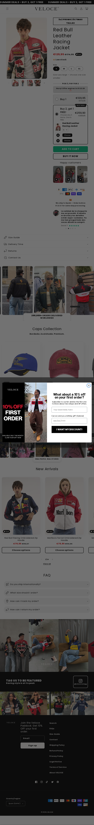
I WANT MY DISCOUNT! (69, 429)
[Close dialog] (89, 385)
